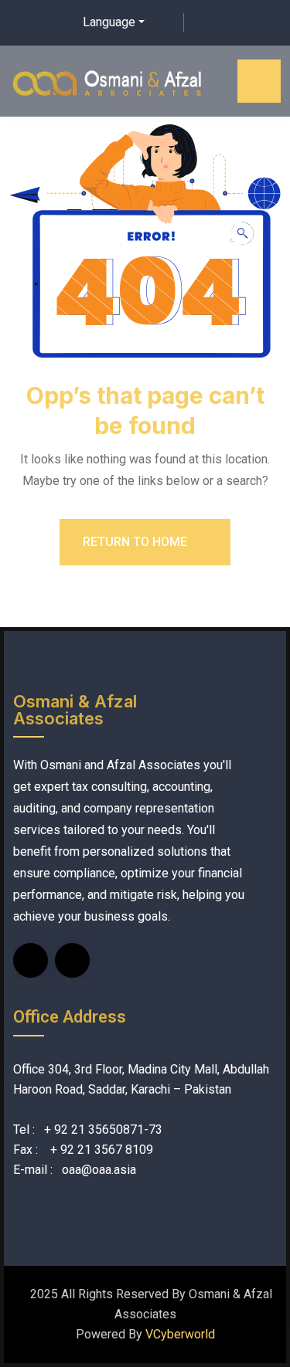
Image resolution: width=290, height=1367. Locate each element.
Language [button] (109, 22)
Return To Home (136, 541)
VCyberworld (180, 1334)
